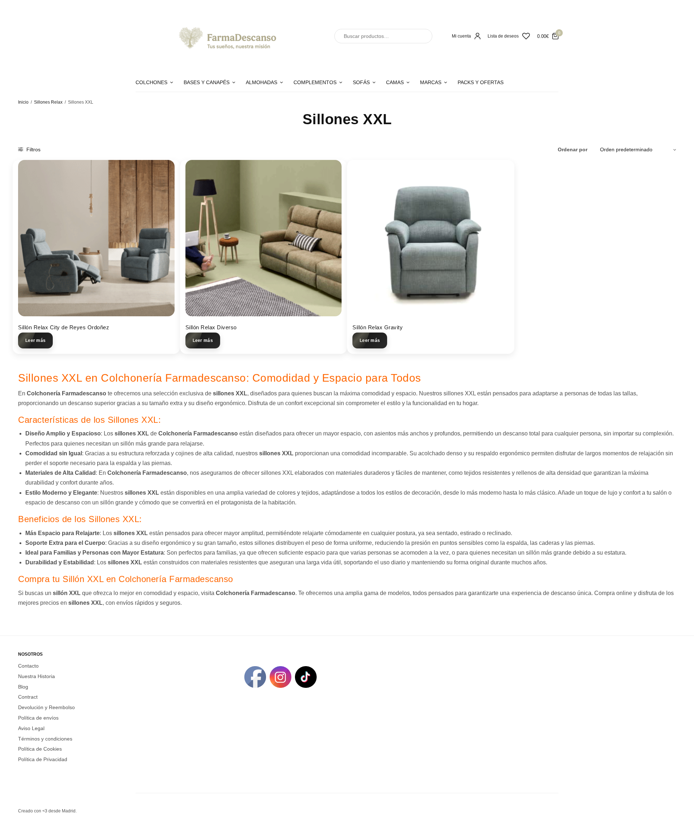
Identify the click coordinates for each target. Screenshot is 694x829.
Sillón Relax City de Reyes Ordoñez (63, 327)
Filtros (32, 149)
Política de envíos (38, 718)
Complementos (315, 82)
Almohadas (261, 82)
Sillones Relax (48, 102)
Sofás (361, 82)
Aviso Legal (31, 728)
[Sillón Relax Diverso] (263, 238)
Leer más (35, 340)
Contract (28, 697)
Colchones (151, 82)
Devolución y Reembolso (46, 707)
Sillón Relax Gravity (377, 327)
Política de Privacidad (42, 759)
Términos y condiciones (45, 738)
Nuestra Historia (36, 676)
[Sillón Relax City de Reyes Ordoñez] (96, 238)
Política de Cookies (40, 749)
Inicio (23, 102)
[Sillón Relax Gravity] (430, 238)
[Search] (420, 36)
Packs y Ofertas (481, 82)
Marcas (430, 82)
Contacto (28, 666)
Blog (23, 686)
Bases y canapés (207, 82)
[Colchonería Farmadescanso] (226, 36)
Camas (395, 82)
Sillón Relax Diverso (211, 327)
